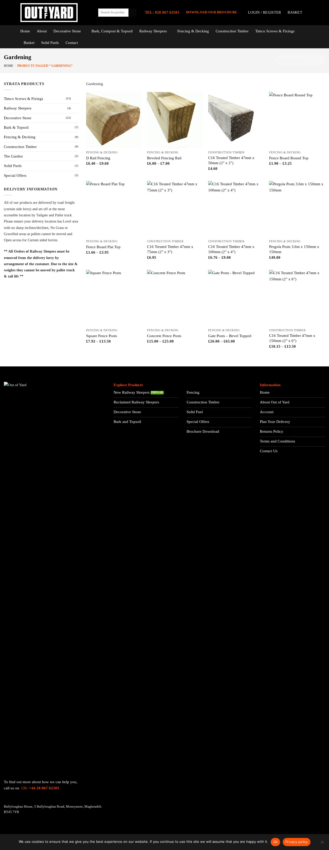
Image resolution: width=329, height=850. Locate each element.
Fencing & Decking (193, 31)
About (42, 31)
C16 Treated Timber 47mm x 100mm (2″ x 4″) (231, 249)
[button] (264, 12)
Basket (29, 42)
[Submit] (132, 12)
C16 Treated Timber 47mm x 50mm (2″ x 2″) (231, 160)
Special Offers (15, 175)
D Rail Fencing (98, 158)
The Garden (13, 156)
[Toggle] (75, 99)
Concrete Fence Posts (164, 336)
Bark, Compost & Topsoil (112, 31)
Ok (275, 842)
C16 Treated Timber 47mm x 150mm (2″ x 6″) (292, 338)
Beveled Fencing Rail (164, 158)
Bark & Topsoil (16, 127)
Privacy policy (296, 842)
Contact (72, 42)
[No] (322, 843)
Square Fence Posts (101, 336)
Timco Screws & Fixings (275, 31)
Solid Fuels (50, 42)
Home (25, 31)
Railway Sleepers (153, 31)
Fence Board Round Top (288, 158)
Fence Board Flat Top (103, 247)
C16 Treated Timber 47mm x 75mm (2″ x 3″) (170, 249)
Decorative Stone (67, 31)
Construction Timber (232, 31)
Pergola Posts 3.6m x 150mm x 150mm (294, 249)
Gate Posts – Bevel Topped (229, 336)
